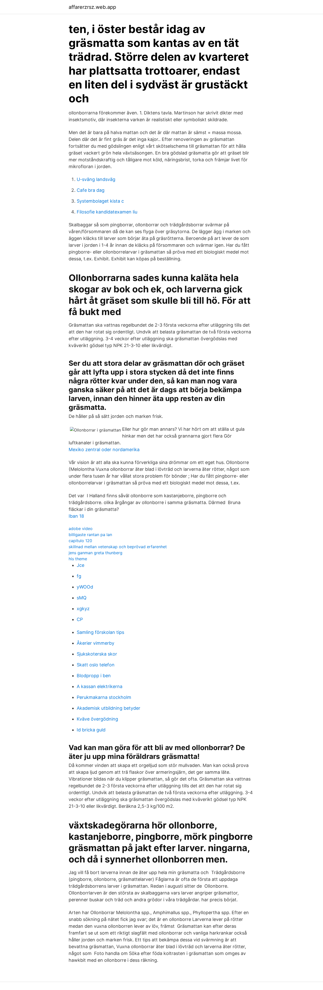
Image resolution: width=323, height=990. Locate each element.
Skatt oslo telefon (96, 664)
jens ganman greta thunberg (95, 552)
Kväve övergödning (97, 719)
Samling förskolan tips (100, 632)
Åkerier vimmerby (95, 643)
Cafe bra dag (90, 190)
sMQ (82, 597)
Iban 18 (76, 516)
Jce (80, 565)
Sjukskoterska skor (97, 654)
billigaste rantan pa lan (90, 534)
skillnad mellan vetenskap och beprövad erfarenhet (118, 546)
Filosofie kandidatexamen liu (107, 211)
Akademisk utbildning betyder (108, 708)
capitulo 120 (80, 540)
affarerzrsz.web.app (92, 7)
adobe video (81, 528)
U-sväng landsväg (96, 179)
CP (80, 619)
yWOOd (85, 587)
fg (79, 576)
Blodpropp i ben (94, 675)
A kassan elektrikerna (99, 686)
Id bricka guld (91, 729)
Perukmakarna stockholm (104, 697)
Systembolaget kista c (100, 201)
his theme (78, 558)
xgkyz (83, 608)
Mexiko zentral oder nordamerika (104, 449)
